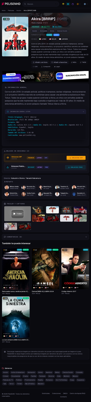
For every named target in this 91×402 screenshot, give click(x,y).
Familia (33, 376)
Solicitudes (46, 393)
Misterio (66, 376)
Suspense (80, 380)
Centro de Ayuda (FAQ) (77, 393)
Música (75, 376)
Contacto (63, 397)
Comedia (79, 372)
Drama (25, 376)
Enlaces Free (77, 167)
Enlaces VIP (77, 157)
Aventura (49, 372)
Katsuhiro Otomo (18, 178)
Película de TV (8, 380)
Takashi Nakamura (33, 178)
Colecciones (56, 393)
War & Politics (30, 384)
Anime (52, 31)
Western (41, 384)
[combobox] (40, 4)
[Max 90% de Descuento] (45, 76)
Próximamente (30, 380)
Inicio (4, 10)
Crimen (5, 376)
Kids (58, 376)
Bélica (57, 372)
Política (18, 380)
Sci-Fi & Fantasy (61, 380)
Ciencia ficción (62, 31)
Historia (51, 376)
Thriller (19, 384)
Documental (15, 376)
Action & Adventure (17, 372)
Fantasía (42, 376)
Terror (11, 384)
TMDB (84, 62)
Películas (11, 10)
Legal (58, 66)
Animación (43, 31)
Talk (4, 384)
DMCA (65, 393)
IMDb (74, 62)
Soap (72, 380)
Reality (40, 380)
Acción (18, 10)
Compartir (46, 66)
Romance (49, 380)
